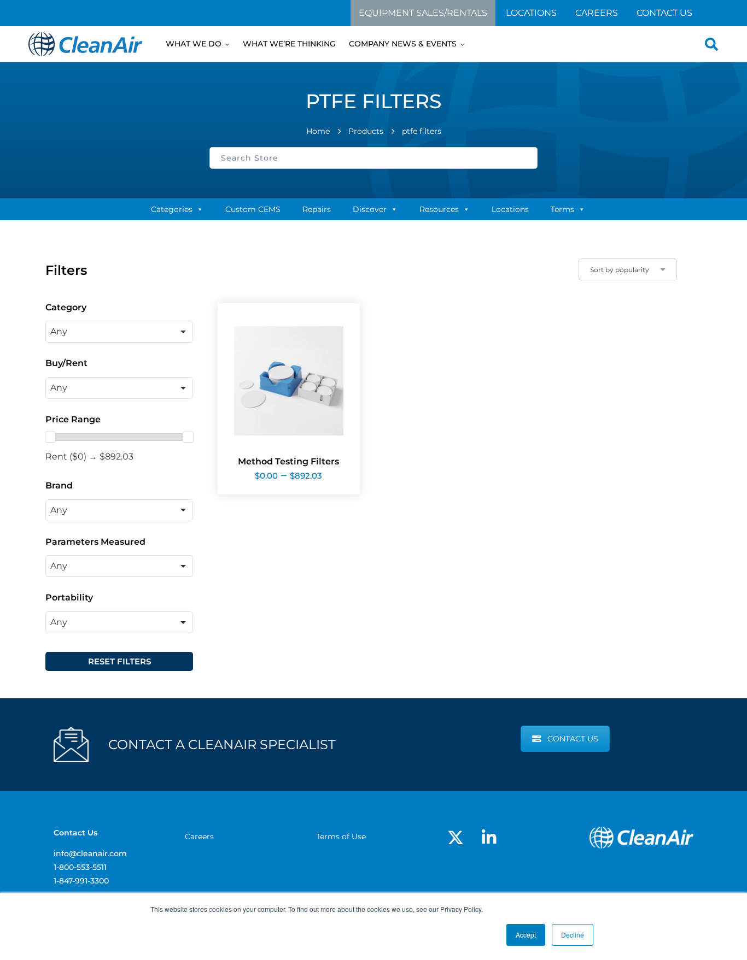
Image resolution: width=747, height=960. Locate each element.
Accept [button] (526, 934)
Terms (562, 209)
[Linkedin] (489, 838)
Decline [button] (572, 934)
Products (365, 131)
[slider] (50, 437)
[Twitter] (455, 838)
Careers (596, 13)
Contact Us (664, 13)
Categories (171, 209)
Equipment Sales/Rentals (423, 13)
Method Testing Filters (288, 461)
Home (318, 131)
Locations (531, 13)
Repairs (316, 209)
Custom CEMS (253, 209)
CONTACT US (572, 739)
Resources (439, 209)
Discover (370, 209)
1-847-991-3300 (81, 881)
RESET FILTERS (119, 661)
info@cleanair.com (90, 853)
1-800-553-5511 (80, 867)
